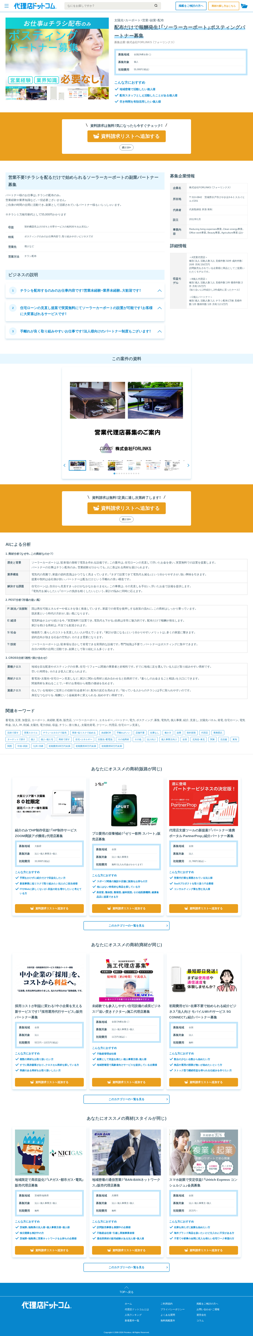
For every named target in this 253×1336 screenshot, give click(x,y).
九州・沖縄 (38, 746)
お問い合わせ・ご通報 (208, 1309)
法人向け (151, 739)
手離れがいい (123, 732)
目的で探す (13, 732)
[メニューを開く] (6, 6)
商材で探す (64, 739)
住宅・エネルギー (83, 739)
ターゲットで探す (16, 739)
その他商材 (123, 739)
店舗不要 (140, 732)
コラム (200, 1320)
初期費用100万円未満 (59, 746)
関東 (212, 739)
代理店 (204, 732)
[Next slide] (188, 465)
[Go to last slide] (64, 465)
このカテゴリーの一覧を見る (126, 925)
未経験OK (106, 732)
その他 (138, 739)
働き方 (168, 732)
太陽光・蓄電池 (105, 739)
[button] (77, 465)
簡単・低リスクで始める (84, 732)
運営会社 (201, 1314)
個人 (33, 739)
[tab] (114, 473)
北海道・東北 (198, 739)
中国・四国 (22, 746)
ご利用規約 (167, 1303)
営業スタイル (31, 732)
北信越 (223, 739)
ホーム (128, 1303)
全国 (184, 739)
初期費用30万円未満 (86, 746)
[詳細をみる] (49, 803)
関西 (9, 746)
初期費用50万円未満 (112, 746)
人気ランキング (133, 1314)
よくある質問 (168, 1314)
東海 (235, 739)
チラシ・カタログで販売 (55, 732)
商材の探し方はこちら (224, 5)
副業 (179, 732)
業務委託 (217, 732)
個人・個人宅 (47, 739)
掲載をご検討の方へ (191, 5)
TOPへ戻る (127, 1292)
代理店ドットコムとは (137, 1309)
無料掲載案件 (168, 1320)
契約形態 (191, 732)
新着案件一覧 (132, 1320)
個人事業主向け (169, 739)
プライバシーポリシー (173, 1309)
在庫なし (154, 732)
